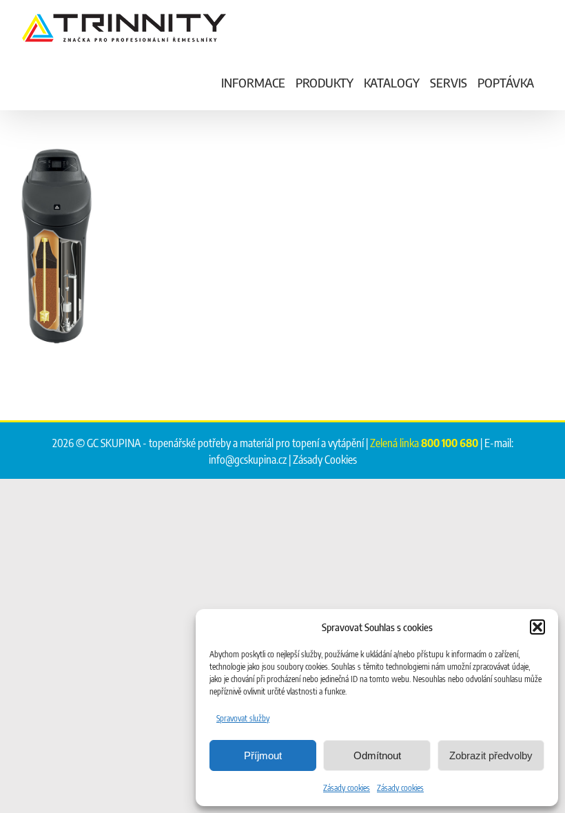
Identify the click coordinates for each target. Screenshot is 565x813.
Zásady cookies (346, 788)
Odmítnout (377, 755)
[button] (537, 627)
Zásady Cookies (325, 459)
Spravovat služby (242, 718)
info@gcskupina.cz (248, 459)
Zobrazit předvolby (491, 755)
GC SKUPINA (114, 443)
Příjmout (263, 755)
